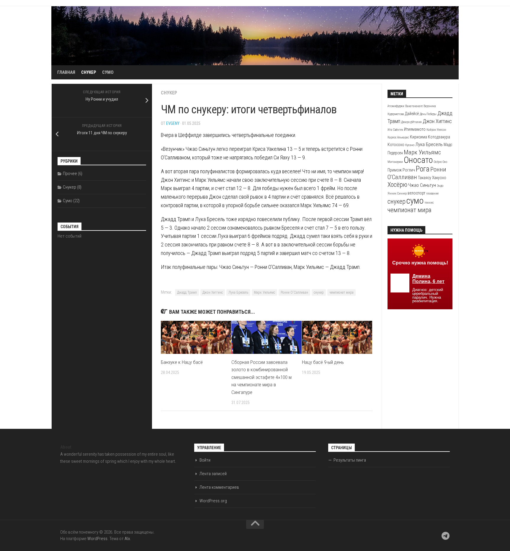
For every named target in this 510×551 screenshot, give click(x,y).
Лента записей (213, 473)
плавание (432, 193)
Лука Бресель (238, 292)
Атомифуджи (396, 106)
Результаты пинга (350, 460)
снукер (319, 292)
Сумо (108, 72)
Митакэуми (395, 162)
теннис (429, 203)
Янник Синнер (397, 193)
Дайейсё (412, 113)
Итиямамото (415, 129)
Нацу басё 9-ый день (323, 362)
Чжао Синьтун (422, 185)
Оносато (418, 160)
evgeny (172, 123)
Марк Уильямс (264, 292)
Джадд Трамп (187, 292)
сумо (415, 201)
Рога (422, 169)
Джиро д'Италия (411, 122)
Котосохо (396, 144)
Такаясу (424, 177)
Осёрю (438, 162)
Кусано (409, 145)
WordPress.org (213, 500)
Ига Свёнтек (395, 130)
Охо (445, 162)
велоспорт (416, 193)
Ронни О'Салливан (294, 292)
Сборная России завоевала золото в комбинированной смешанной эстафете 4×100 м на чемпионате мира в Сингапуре (261, 377)
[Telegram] (446, 536)
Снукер (88, 72)
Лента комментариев (219, 487)
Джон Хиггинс (212, 292)
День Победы (428, 114)
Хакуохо (439, 177)
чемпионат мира (341, 292)
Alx (127, 538)
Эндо (440, 186)
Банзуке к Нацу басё (182, 362)
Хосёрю (397, 184)
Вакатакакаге (414, 106)
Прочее (70, 173)
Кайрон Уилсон (436, 130)
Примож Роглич (401, 170)
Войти (205, 460)
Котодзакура (439, 137)
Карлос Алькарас (398, 137)
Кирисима (418, 137)
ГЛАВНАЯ (66, 72)
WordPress (97, 538)
